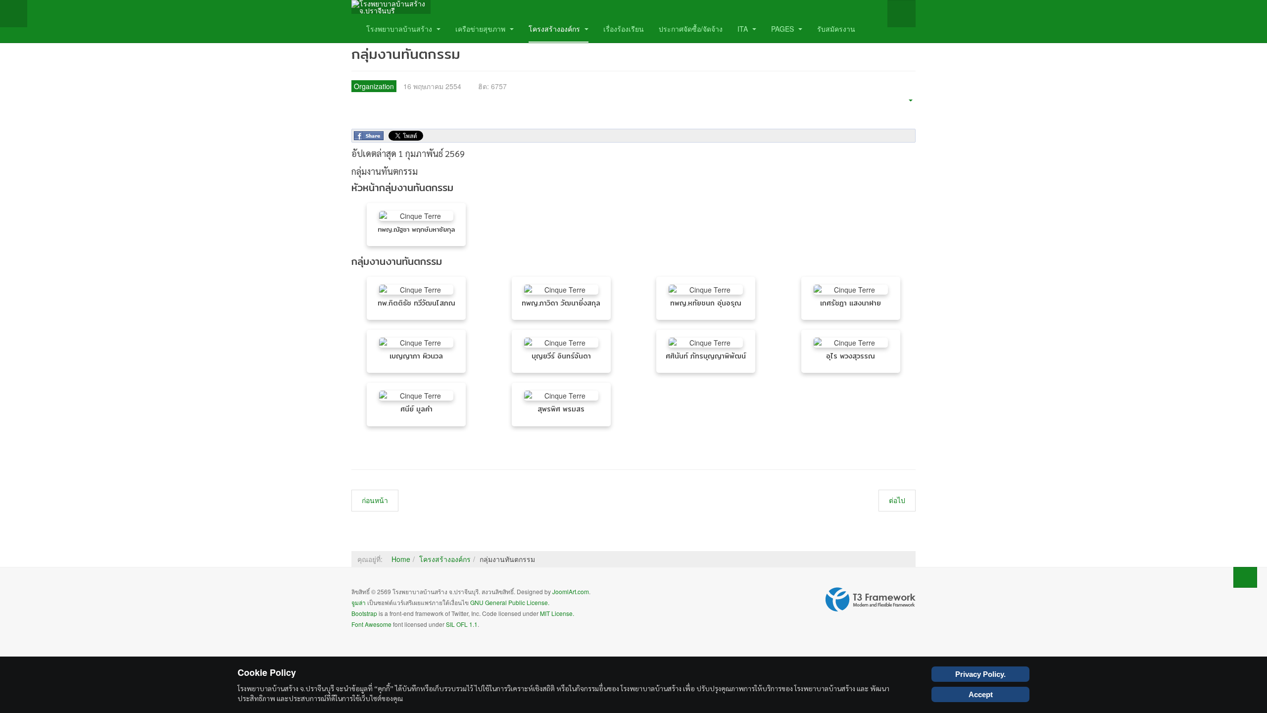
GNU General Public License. (509, 602)
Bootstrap (364, 613)
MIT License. (557, 613)
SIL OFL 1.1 (462, 624)
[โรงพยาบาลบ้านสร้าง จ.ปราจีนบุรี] (391, 7)
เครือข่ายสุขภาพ (481, 29)
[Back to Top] (1245, 577)
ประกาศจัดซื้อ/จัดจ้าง (691, 29)
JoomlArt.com (570, 591)
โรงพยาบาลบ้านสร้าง (400, 29)
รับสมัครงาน (836, 29)
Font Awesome (371, 624)
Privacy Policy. (980, 674)
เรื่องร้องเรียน (623, 29)
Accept (981, 694)
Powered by (871, 599)
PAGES (783, 29)
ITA (743, 29)
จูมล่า (358, 602)
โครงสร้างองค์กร (555, 29)
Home (400, 559)
